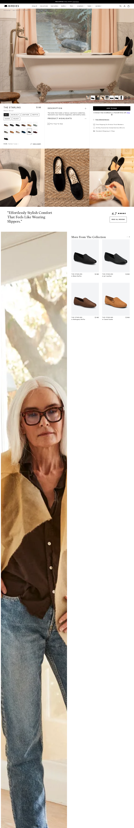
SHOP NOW (76, 1)
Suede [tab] (7, 118)
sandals (98, 6)
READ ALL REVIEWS (118, 219)
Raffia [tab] (35, 114)
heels (89, 6)
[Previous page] (127, 236)
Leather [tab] (25, 114)
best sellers (54, 6)
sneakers (80, 6)
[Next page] (129, 236)
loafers (63, 6)
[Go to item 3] (102, 98)
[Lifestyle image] (88, 98)
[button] (111, 120)
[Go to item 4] (107, 98)
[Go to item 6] (116, 98)
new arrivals (44, 6)
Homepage (7, 10)
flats (71, 6)
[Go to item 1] (93, 98)
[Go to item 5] (112, 98)
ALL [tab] (6, 114)
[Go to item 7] (121, 98)
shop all (34, 6)
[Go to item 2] (97, 98)
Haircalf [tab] (15, 114)
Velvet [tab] (16, 118)
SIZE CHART (37, 144)
